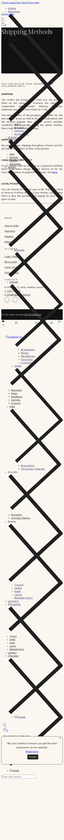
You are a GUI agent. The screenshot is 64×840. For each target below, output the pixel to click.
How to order (11, 225)
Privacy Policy (11, 272)
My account (10, 261)
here (54, 172)
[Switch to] (13, 655)
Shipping (8, 236)
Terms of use (11, 267)
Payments (9, 231)
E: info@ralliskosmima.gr (17, 294)
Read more (32, 751)
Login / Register (12, 256)
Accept (33, 756)
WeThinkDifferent (32, 314)
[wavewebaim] (4, 722)
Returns (8, 241)
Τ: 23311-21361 (12, 290)
